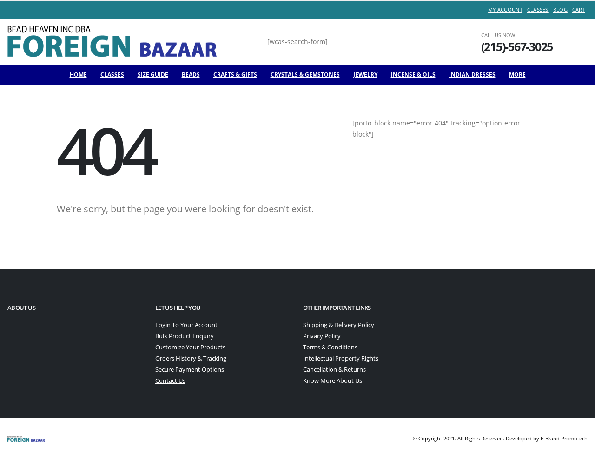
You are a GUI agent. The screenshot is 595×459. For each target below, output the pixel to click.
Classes (538, 9)
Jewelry (365, 75)
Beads (191, 75)
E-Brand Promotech (564, 438)
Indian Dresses (472, 75)
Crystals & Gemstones (305, 75)
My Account (505, 9)
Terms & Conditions (330, 347)
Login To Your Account (186, 325)
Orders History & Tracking (190, 358)
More (517, 75)
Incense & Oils (413, 75)
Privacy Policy (322, 336)
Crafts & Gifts (235, 75)
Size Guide (153, 75)
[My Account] (575, 41)
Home (78, 75)
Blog (560, 9)
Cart (578, 9)
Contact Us (170, 381)
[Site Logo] (112, 41)
